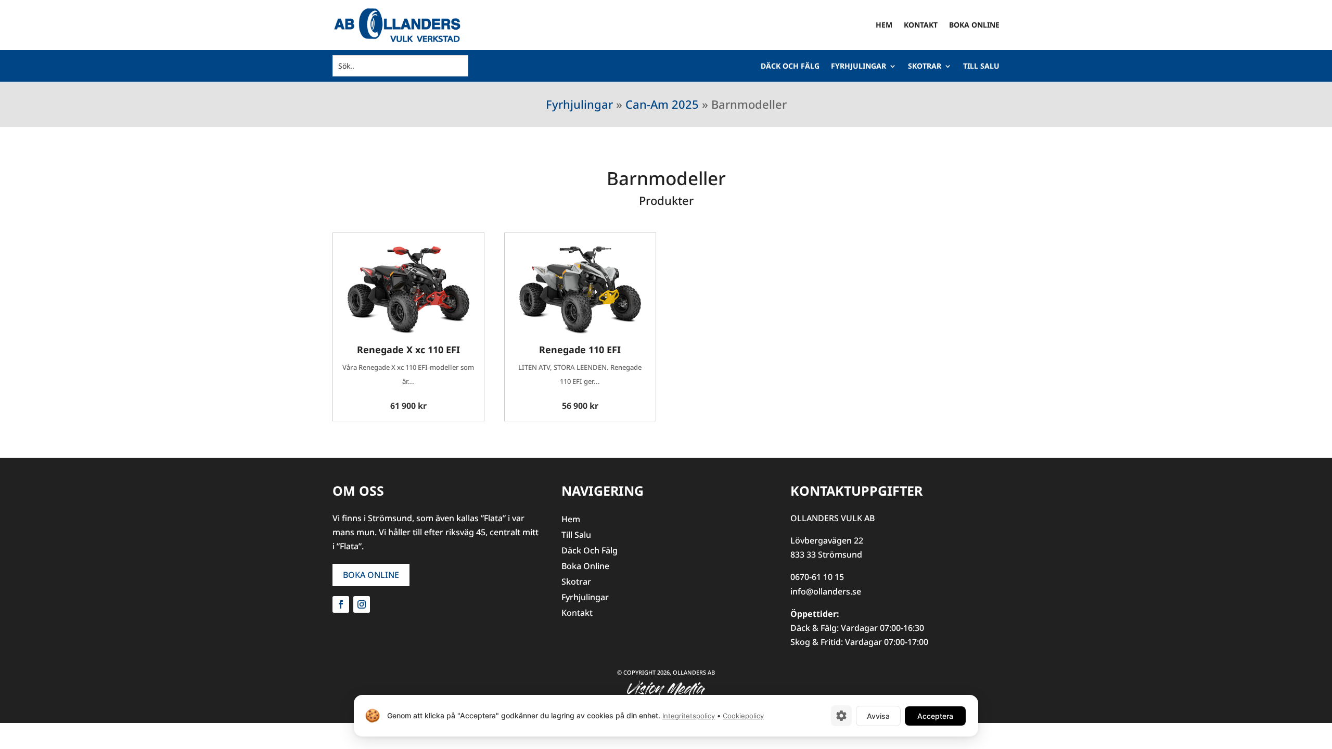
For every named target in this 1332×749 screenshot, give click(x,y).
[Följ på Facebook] (340, 604)
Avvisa (878, 716)
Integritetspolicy (688, 716)
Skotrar (924, 66)
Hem (884, 25)
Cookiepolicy (743, 716)
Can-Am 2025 (662, 104)
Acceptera (935, 716)
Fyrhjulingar (858, 66)
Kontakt (921, 25)
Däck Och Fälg (790, 66)
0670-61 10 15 (817, 577)
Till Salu (981, 66)
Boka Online (974, 25)
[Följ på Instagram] (361, 604)
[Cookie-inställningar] (841, 715)
